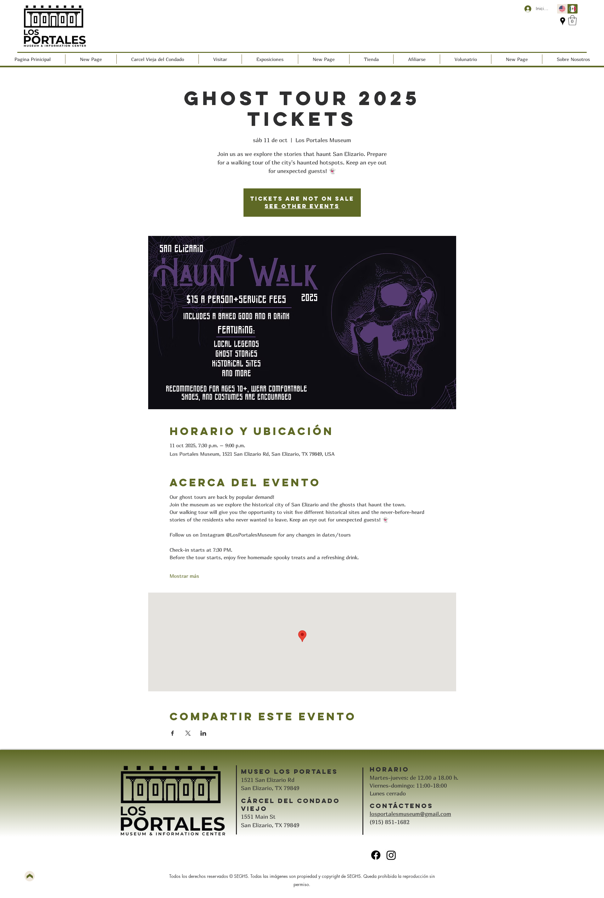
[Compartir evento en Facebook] (173, 733)
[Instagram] (391, 855)
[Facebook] (376, 855)
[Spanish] (572, 9)
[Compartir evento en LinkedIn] (203, 733)
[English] (562, 9)
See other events (302, 206)
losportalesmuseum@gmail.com (410, 814)
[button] (572, 20)
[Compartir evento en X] (188, 733)
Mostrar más (184, 576)
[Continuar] (30, 876)
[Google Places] (562, 21)
